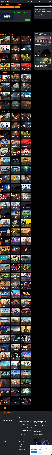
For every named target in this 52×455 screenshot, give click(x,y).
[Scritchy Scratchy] (5, 66)
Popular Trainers (21, 441)
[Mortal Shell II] (5, 57)
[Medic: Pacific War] (15, 285)
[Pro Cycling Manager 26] (26, 223)
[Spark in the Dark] (15, 161)
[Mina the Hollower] (15, 267)
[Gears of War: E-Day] (15, 303)
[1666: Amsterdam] (15, 57)
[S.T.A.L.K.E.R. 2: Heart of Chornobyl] (15, 87)
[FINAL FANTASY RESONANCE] (15, 365)
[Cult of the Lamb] (26, 152)
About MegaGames (6, 439)
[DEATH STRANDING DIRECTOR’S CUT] (26, 329)
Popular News (21, 446)
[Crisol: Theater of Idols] (26, 116)
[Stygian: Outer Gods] (26, 391)
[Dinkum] (26, 161)
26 (12, 407)
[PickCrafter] (15, 276)
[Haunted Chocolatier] (26, 294)
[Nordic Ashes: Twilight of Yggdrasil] (5, 303)
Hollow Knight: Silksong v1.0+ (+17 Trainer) (25, 421)
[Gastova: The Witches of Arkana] (15, 294)
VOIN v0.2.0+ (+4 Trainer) (38, 431)
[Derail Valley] (5, 391)
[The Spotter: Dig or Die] (26, 232)
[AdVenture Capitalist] (26, 365)
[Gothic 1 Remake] (5, 400)
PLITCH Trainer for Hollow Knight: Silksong (25, 430)
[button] (50, 445)
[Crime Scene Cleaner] (5, 338)
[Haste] (26, 276)
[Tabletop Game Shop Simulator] (26, 303)
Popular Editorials (21, 447)
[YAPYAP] (26, 400)
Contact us (4, 441)
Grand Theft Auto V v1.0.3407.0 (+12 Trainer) (40, 434)
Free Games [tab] (49, 34)
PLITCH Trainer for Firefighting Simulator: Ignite (26, 427)
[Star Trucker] (5, 214)
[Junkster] (5, 232)
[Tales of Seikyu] (5, 258)
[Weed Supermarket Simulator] (26, 214)
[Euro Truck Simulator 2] (5, 87)
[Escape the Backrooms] (26, 57)
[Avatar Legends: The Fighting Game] (26, 196)
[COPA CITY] (26, 320)
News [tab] (40, 34)
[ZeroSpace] (26, 187)
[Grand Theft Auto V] (5, 78)
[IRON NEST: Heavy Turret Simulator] (26, 66)
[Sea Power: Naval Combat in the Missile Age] (5, 320)
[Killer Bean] (26, 285)
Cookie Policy (40, 453)
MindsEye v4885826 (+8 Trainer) (23, 428)
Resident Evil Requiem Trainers (7, 420)
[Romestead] (5, 356)
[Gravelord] (5, 347)
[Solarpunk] (5, 365)
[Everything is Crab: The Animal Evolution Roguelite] (15, 258)
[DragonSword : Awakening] (15, 205)
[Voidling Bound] (5, 329)
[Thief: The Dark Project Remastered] (15, 400)
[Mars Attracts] (5, 276)
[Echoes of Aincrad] (5, 223)
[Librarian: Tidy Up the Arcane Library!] (15, 48)
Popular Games (21, 439)
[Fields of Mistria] (5, 161)
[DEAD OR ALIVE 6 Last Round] (15, 214)
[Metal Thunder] (5, 267)
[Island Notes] (5, 116)
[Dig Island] (26, 267)
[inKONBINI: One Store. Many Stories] (5, 285)
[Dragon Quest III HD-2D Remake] (26, 205)
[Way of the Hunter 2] (15, 320)
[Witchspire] (26, 356)
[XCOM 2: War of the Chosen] (15, 338)
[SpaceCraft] (15, 329)
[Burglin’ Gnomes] (26, 347)
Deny (41, 451)
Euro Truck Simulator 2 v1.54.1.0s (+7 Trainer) (40, 429)
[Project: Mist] (26, 258)
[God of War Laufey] (15, 347)
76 (21, 407)
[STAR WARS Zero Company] (26, 48)
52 (16, 407)
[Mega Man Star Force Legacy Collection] (26, 338)
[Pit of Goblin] (15, 152)
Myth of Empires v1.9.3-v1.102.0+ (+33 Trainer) (41, 425)
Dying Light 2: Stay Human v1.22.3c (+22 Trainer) (41, 419)
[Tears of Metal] (5, 196)
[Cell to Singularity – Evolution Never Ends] (5, 187)
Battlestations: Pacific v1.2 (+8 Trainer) (24, 434)
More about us (43, 17)
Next (23, 407)
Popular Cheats (21, 444)
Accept (34, 451)
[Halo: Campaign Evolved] (5, 205)
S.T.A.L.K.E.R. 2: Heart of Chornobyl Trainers (9, 418)
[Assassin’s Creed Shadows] (26, 78)
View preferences (47, 451)
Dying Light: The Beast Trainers (7, 417)
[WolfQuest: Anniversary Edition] (15, 187)
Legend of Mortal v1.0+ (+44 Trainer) (24, 417)
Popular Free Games (22, 449)
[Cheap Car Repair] (15, 391)
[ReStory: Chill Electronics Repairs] (15, 66)
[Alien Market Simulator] (5, 294)
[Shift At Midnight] (15, 196)
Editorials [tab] (44, 34)
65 (18, 407)
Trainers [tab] (36, 34)
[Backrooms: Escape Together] (15, 232)
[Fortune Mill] (15, 356)
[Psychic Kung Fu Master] (5, 152)
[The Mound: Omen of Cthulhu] (15, 223)
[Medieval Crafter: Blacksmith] (15, 116)
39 (14, 407)
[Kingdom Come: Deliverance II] (26, 87)
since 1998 (49, 11)
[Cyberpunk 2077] (15, 78)
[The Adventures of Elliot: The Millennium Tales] (5, 48)
